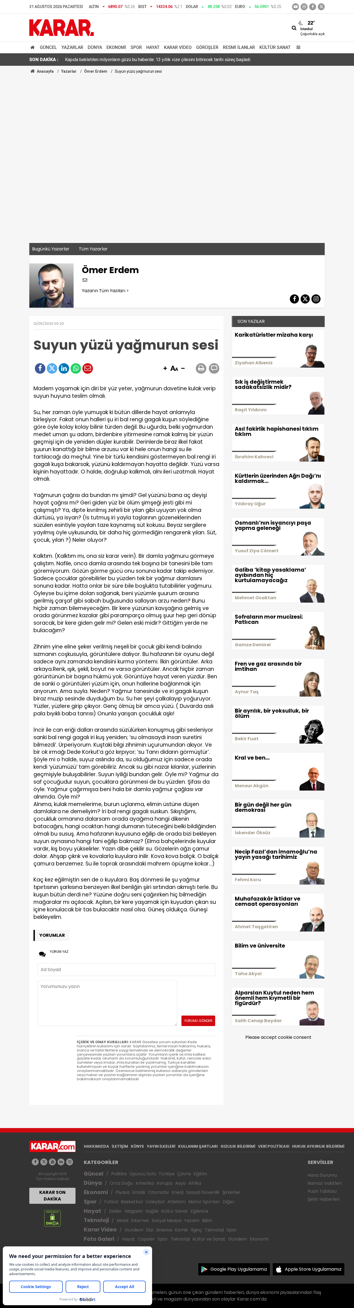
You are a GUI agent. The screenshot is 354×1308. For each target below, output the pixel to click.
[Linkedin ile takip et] (61, 1161)
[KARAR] (61, 27)
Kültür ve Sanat (208, 1239)
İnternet (140, 1220)
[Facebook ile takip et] (312, 6)
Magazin (134, 1211)
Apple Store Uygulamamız (313, 1269)
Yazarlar (72, 47)
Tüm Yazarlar (93, 249)
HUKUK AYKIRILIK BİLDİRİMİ (318, 1146)
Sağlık (151, 1211)
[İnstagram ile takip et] (304, 6)
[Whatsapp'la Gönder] (76, 368)
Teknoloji (96, 1220)
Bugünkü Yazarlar (50, 249)
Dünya (95, 47)
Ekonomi (116, 47)
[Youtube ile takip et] (295, 6)
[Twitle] (52, 368)
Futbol (111, 1202)
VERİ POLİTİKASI (273, 1146)
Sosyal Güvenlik (203, 1192)
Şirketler (231, 1192)
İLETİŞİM (120, 1146)
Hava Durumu (322, 1175)
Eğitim (200, 1174)
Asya (180, 1183)
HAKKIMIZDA (96, 1146)
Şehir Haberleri (324, 1199)
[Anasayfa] (33, 47)
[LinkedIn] (64, 368)
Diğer (229, 1202)
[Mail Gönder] (87, 368)
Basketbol (132, 1202)
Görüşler (207, 47)
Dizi (149, 1230)
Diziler (115, 1211)
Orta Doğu (121, 1183)
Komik (181, 1230)
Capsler (146, 1239)
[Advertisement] (177, 116)
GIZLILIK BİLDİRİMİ (237, 1146)
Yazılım (191, 1220)
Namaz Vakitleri (325, 1183)
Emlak (138, 1192)
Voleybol (155, 1202)
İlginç (196, 1230)
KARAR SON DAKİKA (52, 1195)
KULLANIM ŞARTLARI (198, 1146)
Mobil (122, 1220)
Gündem (133, 1230)
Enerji (177, 1192)
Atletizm (176, 1202)
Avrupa (164, 1183)
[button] (165, 368)
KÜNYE (137, 1146)
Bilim (207, 1220)
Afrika (194, 1183)
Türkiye (167, 1174)
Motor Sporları (204, 1202)
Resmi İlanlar (239, 47)
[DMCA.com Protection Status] (52, 1218)
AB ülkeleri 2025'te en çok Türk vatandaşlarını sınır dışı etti (121, 59)
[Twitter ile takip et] (321, 6)
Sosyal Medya (166, 1220)
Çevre (184, 1174)
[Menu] (297, 47)
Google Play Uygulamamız (238, 1269)
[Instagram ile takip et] (69, 1161)
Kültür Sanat (275, 47)
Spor (136, 47)
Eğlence (199, 1211)
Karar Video (178, 47)
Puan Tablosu (322, 1191)
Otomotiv (158, 1192)
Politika (119, 1174)
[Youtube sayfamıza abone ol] (52, 1161)
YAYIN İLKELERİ (161, 1146)
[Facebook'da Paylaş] (40, 368)
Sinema (164, 1230)
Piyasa (122, 1192)
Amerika (145, 1183)
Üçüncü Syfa (142, 1174)
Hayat (153, 47)
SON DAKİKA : (43, 59)
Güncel (48, 47)
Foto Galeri (99, 1239)
